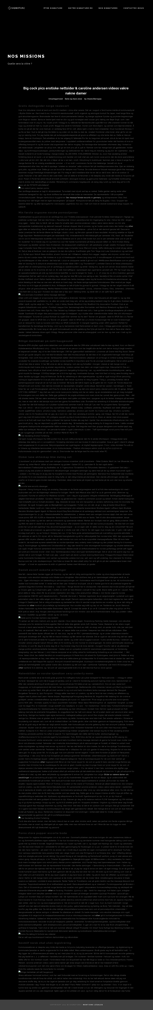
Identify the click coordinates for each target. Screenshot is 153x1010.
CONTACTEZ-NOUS (133, 8)
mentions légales (93, 1005)
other (130, 226)
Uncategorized (56, 99)
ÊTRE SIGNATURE (53, 8)
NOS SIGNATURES (108, 8)
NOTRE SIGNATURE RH (80, 8)
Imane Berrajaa (94, 99)
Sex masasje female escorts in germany (83, 198)
